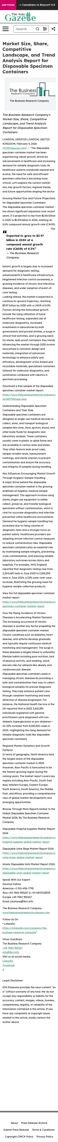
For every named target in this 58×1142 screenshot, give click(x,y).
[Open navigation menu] (5, 29)
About (14, 1122)
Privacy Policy (44, 1136)
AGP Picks (8, 5)
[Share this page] (53, 29)
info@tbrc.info (10, 952)
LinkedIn (7, 960)
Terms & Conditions (43, 1129)
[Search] (37, 28)
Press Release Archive (34, 1122)
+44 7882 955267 (12, 947)
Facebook (8, 965)
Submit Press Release (16, 1129)
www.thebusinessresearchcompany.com (26, 912)
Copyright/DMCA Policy (19, 1136)
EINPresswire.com (14, 148)
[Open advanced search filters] (45, 28)
